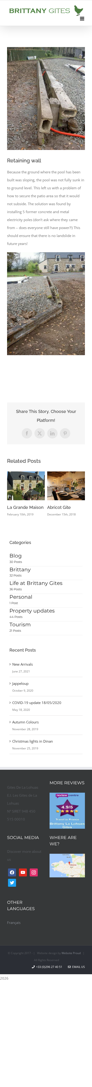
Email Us (78, 967)
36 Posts (15, 589)
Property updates (32, 611)
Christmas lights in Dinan (32, 741)
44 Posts (15, 617)
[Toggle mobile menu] (82, 18)
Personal (20, 597)
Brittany (20, 569)
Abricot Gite (59, 485)
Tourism (20, 624)
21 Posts (15, 630)
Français (14, 922)
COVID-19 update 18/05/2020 (36, 702)
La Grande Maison (19, 485)
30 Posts (15, 562)
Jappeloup (20, 683)
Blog (15, 556)
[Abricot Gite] (66, 485)
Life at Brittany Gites (36, 583)
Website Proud (71, 953)
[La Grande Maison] (26, 485)
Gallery (32, 485)
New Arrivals (22, 664)
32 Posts (15, 575)
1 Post (13, 603)
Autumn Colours (25, 722)
